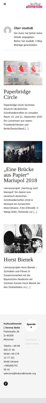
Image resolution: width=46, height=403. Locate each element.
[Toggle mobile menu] (5, 4)
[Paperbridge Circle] (23, 73)
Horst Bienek (18, 259)
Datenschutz (32, 343)
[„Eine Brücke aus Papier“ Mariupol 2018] (23, 152)
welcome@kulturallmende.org (20, 373)
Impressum (31, 339)
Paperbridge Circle (17, 94)
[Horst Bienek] (23, 238)
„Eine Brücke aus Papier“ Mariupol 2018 (20, 174)
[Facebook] (6, 384)
